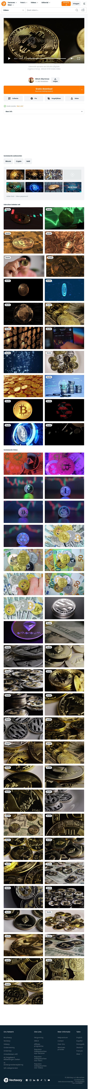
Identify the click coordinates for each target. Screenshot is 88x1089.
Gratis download (44, 89)
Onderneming (9, 1046)
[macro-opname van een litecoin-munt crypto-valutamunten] (64, 607)
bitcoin (8, 160)
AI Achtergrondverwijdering (13, 1063)
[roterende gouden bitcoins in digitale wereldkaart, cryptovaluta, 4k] (23, 313)
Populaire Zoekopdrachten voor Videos (40, 1065)
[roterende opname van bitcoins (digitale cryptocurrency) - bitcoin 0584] (64, 824)
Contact (60, 1040)
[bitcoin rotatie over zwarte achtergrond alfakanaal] (23, 409)
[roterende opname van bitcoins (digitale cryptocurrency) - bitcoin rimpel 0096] (64, 896)
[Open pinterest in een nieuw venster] (38, 1079)
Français (78, 1050)
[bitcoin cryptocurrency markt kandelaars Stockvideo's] (23, 217)
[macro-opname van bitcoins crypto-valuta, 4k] (65, 265)
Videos (33, 2)
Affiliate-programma (38, 1044)
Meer (10, 5)
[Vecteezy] (3, 3)
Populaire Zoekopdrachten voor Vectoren (40, 1050)
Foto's (22, 2)
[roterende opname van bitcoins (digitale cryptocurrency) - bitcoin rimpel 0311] (64, 872)
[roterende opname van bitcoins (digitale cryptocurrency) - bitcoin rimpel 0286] (64, 944)
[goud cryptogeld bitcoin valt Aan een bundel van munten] (23, 385)
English (77, 1036)
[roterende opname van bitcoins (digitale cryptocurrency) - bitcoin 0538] (23, 968)
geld (28, 160)
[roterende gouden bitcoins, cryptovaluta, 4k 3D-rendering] (23, 241)
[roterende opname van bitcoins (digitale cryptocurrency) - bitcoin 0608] (64, 727)
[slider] (46, 58)
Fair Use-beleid (76, 1082)
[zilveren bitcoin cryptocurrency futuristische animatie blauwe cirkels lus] (23, 433)
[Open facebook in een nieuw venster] (27, 1079)
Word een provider (61, 1047)
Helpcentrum (63, 1036)
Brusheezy (8, 1036)
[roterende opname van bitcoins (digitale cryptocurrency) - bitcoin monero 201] (23, 824)
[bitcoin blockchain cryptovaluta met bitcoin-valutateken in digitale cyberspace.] (64, 289)
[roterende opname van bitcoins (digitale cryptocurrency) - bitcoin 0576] (64, 968)
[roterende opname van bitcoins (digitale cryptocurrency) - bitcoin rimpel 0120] (23, 679)
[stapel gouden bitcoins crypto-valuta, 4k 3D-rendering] (64, 241)
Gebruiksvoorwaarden (64, 1080)
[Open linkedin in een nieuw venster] (34, 1079)
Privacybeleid (78, 1080)
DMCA (36, 1040)
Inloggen (76, 4)
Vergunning (38, 1036)
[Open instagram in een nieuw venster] (30, 1079)
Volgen (55, 81)
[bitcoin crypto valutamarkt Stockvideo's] (64, 217)
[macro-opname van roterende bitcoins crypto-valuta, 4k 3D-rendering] (23, 289)
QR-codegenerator (11, 1067)
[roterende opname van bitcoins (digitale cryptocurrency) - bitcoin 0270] (23, 992)
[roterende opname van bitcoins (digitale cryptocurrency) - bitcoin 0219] (64, 313)
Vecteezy (7, 1040)
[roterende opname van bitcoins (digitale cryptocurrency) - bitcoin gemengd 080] (23, 752)
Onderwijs (8, 1050)
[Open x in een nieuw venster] (45, 1079)
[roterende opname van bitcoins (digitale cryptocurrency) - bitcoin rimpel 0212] (23, 703)
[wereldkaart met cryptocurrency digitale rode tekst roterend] (64, 409)
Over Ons (61, 1043)
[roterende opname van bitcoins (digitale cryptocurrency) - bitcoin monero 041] (23, 944)
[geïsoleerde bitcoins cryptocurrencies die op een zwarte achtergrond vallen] (64, 433)
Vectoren (11, 2)
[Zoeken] (77, 10)
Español (78, 1040)
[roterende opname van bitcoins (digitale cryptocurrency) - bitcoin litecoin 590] (64, 631)
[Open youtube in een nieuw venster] (49, 1079)
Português (79, 1043)
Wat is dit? (20, 106)
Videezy (7, 1043)
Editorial (45, 2)
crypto (18, 160)
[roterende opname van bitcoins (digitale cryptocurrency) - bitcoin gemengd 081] (64, 920)
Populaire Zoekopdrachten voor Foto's (40, 1057)
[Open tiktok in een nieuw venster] (41, 1079)
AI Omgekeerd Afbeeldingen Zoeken (12, 1057)
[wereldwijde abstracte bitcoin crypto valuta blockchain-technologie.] (23, 361)
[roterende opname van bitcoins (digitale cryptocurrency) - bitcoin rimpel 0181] (23, 896)
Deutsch (78, 1046)
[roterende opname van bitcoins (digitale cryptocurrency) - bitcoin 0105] (64, 679)
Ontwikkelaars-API (11, 1053)
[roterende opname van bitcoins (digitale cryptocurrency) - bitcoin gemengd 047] (64, 361)
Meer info (9, 111)
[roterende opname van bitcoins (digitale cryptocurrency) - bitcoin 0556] (23, 872)
